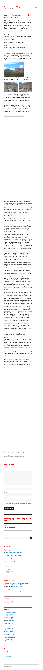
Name (5, 486)
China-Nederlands (9, 620)
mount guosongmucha (19, 455)
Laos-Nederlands (9, 628)
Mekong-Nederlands (10, 634)
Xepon (6, 549)
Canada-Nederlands (9, 617)
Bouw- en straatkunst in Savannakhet (13, 552)
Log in (6, 651)
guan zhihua (15, 453)
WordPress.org (8, 656)
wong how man (27, 455)
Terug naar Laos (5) (9, 568)
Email (6, 492)
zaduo (15, 456)
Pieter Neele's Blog (12, 7)
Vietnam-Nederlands (10, 640)
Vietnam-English (9, 639)
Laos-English (8, 626)
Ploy (6, 584)
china (31, 452)
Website (6, 497)
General (7, 622)
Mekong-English (26, 452)
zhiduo (17, 456)
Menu (36, 7)
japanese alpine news (22, 453)
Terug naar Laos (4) (9, 571)
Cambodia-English (9, 614)
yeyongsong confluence (8, 456)
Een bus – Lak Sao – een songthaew (13, 555)
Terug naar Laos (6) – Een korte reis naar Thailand (16, 565)
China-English (20, 452)
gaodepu (6, 453)
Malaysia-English (9, 629)
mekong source (12, 455)
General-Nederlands (10, 625)
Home (5, 663)
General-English (9, 623)
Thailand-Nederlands (10, 637)
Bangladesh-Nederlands (10, 612)
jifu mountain (28, 453)
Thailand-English (9, 636)
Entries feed (8, 653)
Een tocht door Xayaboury (11, 561)
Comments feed (8, 654)
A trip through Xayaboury (11, 558)
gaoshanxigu (10, 453)
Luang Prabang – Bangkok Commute (20, 583)
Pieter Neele (8, 452)
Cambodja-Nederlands (10, 615)
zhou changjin (21, 456)
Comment (6, 469)
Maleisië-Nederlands (10, 631)
